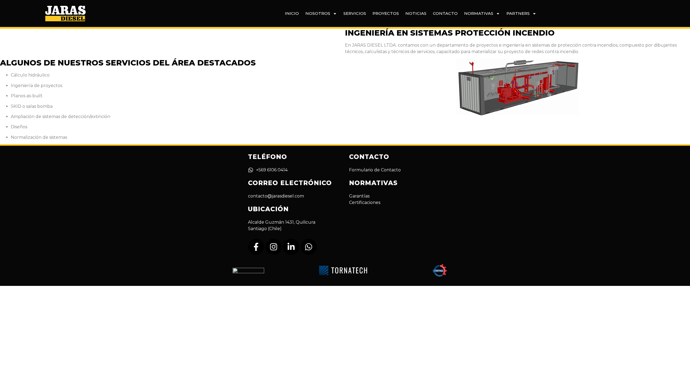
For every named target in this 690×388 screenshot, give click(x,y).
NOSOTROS (317, 13)
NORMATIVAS (478, 13)
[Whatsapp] (309, 247)
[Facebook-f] (256, 247)
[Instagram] (273, 247)
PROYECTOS (385, 13)
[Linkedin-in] (291, 247)
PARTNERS (518, 13)
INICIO (292, 13)
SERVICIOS (354, 13)
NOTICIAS (415, 13)
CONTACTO (445, 13)
